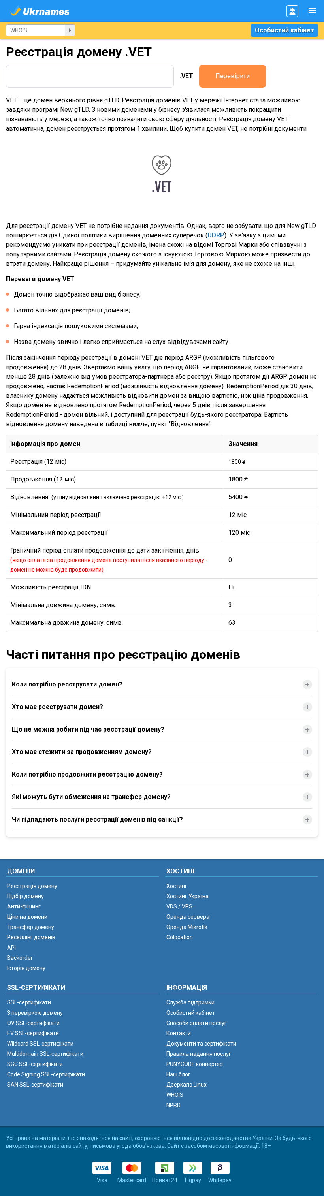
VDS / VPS (179, 906)
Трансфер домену (30, 927)
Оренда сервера (187, 917)
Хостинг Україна (187, 896)
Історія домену (26, 968)
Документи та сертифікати (201, 1043)
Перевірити (232, 76)
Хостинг (176, 886)
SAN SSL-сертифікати (35, 1084)
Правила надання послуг (198, 1054)
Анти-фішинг (24, 906)
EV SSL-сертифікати (33, 1033)
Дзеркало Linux (186, 1084)
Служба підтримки (190, 1002)
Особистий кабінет (284, 30)
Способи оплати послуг (196, 1023)
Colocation (179, 937)
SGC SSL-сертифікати (35, 1064)
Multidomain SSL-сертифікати (45, 1054)
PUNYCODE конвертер (194, 1064)
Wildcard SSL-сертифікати (40, 1043)
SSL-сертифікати (29, 1002)
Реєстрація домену (32, 886)
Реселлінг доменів (31, 937)
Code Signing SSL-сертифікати (46, 1074)
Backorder (20, 958)
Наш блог (178, 1074)
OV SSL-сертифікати (33, 1023)
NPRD (173, 1105)
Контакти (178, 1033)
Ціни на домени (27, 917)
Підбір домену (25, 896)
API (11, 947)
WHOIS (174, 1095)
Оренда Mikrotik (186, 927)
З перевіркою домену (35, 1013)
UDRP (215, 235)
